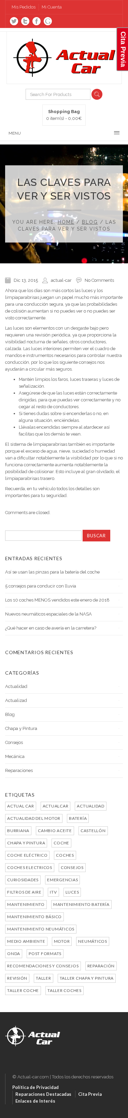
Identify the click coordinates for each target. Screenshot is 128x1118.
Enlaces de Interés (35, 1101)
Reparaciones (19, 770)
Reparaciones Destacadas (43, 1094)
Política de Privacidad (35, 1087)
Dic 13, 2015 (26, 280)
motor (62, 941)
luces (72, 892)
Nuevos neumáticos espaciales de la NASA (48, 614)
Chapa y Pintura (21, 728)
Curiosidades (23, 879)
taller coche (23, 990)
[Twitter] (14, 21)
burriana (18, 830)
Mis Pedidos (23, 7)
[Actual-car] (32, 1029)
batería (78, 818)
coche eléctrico (27, 855)
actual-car (61, 280)
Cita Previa (90, 1094)
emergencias (62, 879)
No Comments (99, 280)
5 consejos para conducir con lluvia (40, 586)
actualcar (56, 806)
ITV (53, 892)
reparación (101, 965)
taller (43, 978)
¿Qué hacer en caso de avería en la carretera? (50, 628)
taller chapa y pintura (87, 978)
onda (13, 953)
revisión (17, 978)
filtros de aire (24, 892)
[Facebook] (36, 21)
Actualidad (16, 686)
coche (61, 842)
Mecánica (15, 756)
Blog (90, 222)
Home (66, 222)
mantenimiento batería (81, 904)
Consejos (14, 742)
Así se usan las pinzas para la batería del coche (52, 572)
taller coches (64, 990)
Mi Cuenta (52, 7)
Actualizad (16, 700)
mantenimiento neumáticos (40, 928)
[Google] (48, 21)
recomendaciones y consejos (43, 965)
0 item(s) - (64, 115)
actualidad (90, 806)
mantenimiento (26, 904)
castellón (93, 830)
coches (65, 855)
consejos (72, 867)
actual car (20, 806)
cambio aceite (55, 830)
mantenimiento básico (34, 916)
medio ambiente (26, 941)
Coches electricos (29, 867)
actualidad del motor (33, 818)
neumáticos (92, 941)
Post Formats (45, 953)
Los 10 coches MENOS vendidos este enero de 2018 (57, 600)
